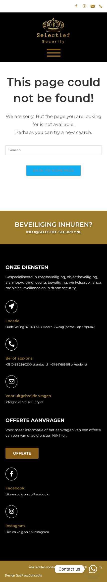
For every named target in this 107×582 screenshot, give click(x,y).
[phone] (101, 6)
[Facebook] (76, 6)
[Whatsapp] (93, 569)
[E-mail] (92, 6)
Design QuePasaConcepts (23, 575)
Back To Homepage (53, 170)
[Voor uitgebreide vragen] (11, 381)
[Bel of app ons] (11, 344)
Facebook (15, 488)
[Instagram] (84, 6)
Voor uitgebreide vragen (28, 395)
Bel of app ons (19, 358)
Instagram (15, 525)
